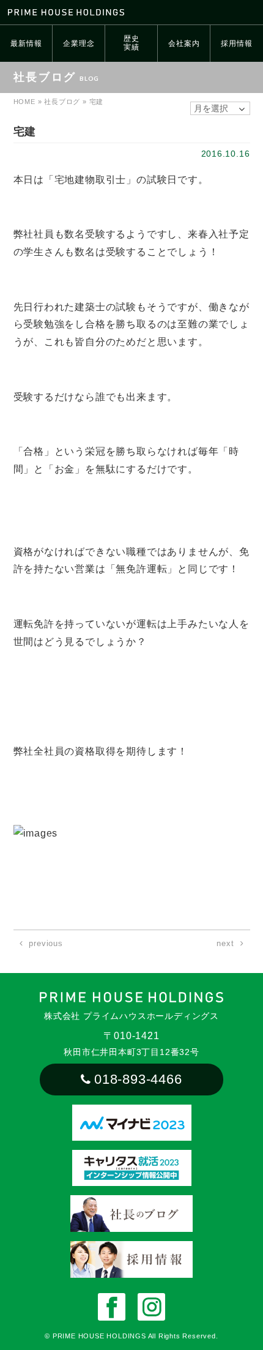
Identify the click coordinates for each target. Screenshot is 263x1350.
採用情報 (236, 43)
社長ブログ (62, 101)
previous (45, 943)
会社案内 (183, 43)
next (225, 943)
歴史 (131, 42)
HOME (24, 101)
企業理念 (78, 43)
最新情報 (26, 43)
